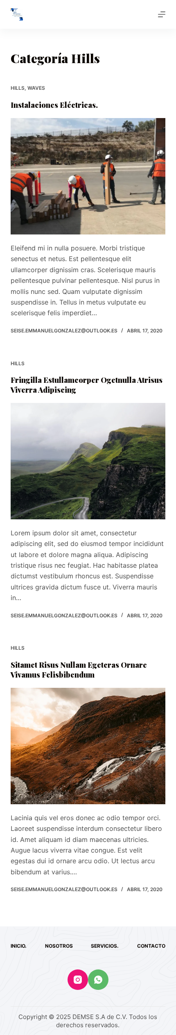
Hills (18, 88)
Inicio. (19, 946)
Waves (36, 88)
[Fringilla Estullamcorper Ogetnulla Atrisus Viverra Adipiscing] (88, 461)
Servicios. (105, 946)
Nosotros (59, 946)
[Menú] (161, 14)
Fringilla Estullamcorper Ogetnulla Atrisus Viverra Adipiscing (86, 384)
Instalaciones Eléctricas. (54, 105)
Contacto (151, 946)
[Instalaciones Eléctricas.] (88, 176)
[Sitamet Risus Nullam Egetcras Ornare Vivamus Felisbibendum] (88, 746)
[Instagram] (78, 979)
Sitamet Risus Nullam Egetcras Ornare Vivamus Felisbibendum (79, 669)
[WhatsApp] (98, 979)
